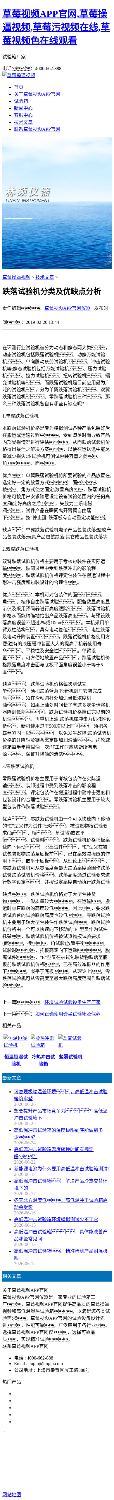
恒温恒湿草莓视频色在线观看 (44, 1421)
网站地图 (53, 1475)
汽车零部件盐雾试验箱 (37, 1414)
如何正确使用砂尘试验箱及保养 (68, 1013)
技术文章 (23, 122)
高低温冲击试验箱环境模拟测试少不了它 (56, 1219)
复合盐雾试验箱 (30, 1407)
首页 (18, 87)
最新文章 (11, 1077)
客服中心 (23, 115)
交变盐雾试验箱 (30, 1400)
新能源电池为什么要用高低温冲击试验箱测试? (62, 1168)
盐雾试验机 (25, 1393)
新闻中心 (23, 108)
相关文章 (11, 1276)
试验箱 (21, 101)
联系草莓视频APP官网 (37, 129)
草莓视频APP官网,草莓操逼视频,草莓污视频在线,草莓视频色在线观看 (56, 27)
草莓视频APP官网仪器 (67, 308)
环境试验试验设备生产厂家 (72, 1002)
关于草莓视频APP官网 (37, 94)
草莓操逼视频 (16, 277)
